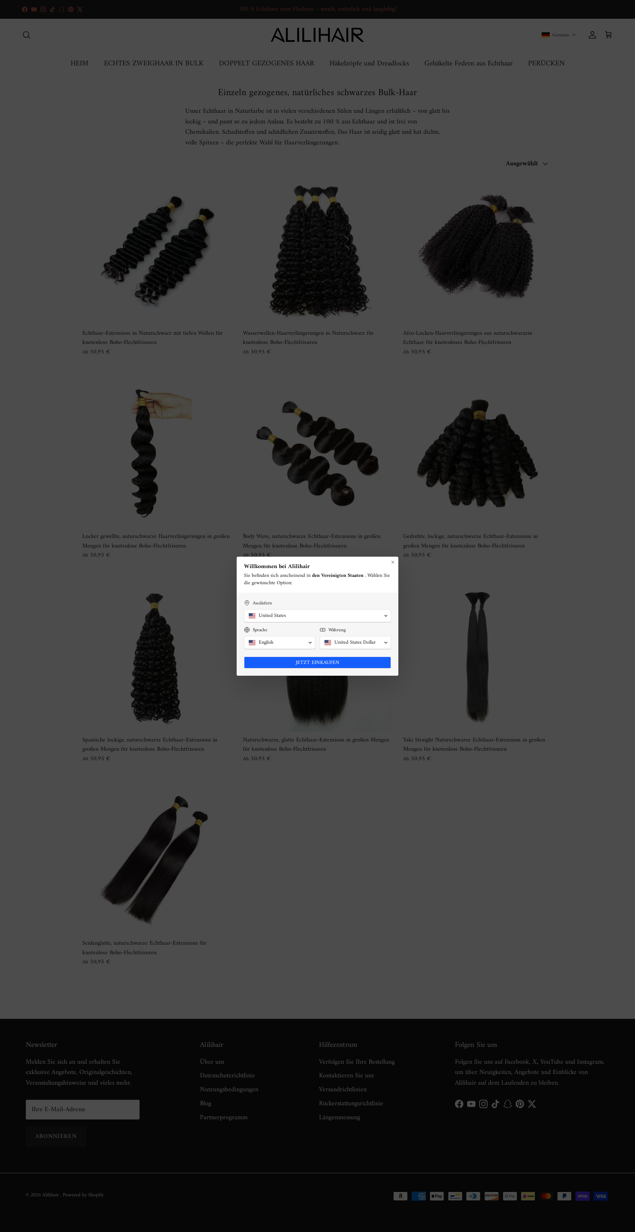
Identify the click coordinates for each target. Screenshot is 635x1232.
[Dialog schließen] (393, 562)
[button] (317, 615)
